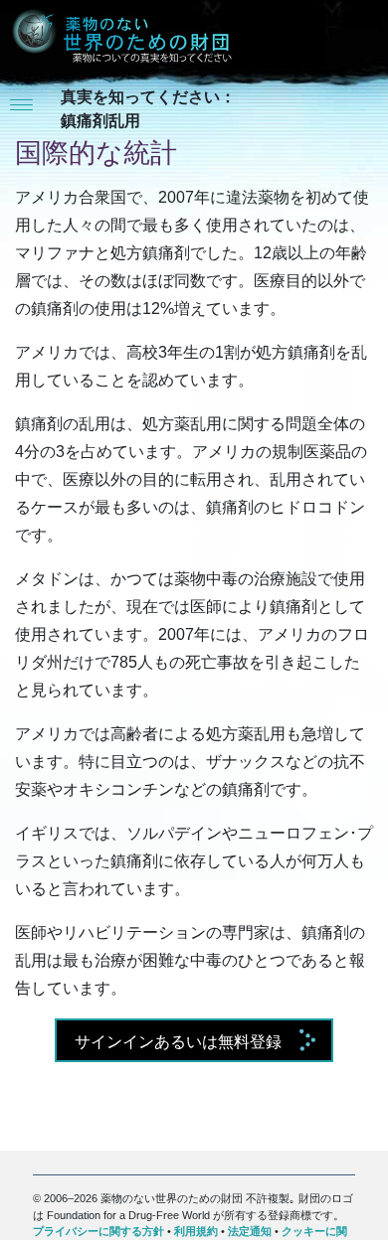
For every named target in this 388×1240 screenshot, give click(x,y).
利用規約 (196, 1231)
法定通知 (250, 1231)
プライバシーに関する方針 (98, 1231)
